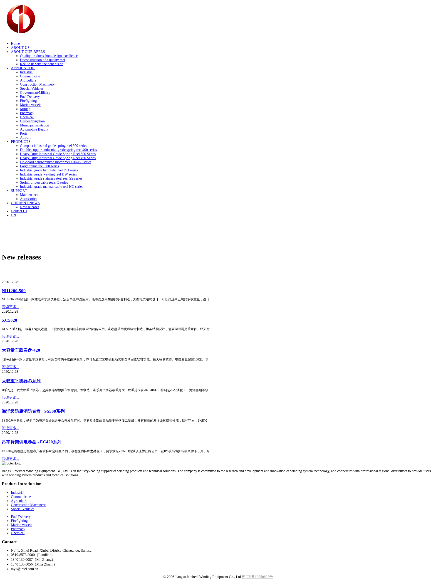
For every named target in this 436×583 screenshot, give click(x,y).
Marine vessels (30, 105)
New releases (29, 207)
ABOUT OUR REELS (28, 52)
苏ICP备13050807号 (257, 577)
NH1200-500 (14, 290)
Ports (23, 133)
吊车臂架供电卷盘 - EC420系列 (32, 442)
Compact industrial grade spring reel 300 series (53, 146)
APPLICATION (23, 68)
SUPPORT (19, 191)
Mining (25, 109)
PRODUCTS (20, 141)
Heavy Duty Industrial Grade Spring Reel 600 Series (58, 154)
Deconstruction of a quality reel (42, 60)
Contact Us (19, 211)
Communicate (30, 76)
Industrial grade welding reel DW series (48, 174)
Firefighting (28, 101)
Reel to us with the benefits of (41, 64)
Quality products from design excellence (49, 56)
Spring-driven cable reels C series (44, 182)
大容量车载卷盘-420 (21, 350)
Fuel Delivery (30, 97)
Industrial (26, 72)
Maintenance (29, 195)
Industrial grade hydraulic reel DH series (49, 170)
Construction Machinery (37, 84)
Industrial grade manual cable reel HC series (51, 186)
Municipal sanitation (34, 125)
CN (13, 215)
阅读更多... (10, 307)
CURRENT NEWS (25, 203)
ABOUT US (20, 47)
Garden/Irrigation (32, 121)
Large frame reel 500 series (39, 166)
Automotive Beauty (34, 129)
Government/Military (35, 92)
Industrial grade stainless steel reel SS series (51, 178)
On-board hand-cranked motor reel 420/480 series (55, 162)
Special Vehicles (31, 88)
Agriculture (28, 80)
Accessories (28, 199)
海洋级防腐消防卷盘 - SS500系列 (33, 411)
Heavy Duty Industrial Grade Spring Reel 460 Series (58, 158)
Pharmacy (27, 113)
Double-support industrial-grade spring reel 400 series (58, 150)
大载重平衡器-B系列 (21, 380)
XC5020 (9, 320)
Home (15, 43)
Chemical (27, 117)
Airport (25, 137)
